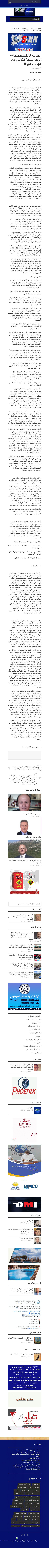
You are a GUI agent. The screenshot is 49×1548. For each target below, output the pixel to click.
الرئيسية (36, 28)
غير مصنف (27, 1516)
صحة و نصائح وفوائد (33, 1513)
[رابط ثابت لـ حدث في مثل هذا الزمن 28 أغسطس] (37, 1360)
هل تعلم (24, 1526)
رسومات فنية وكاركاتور (17, 1506)
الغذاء (25, 1497)
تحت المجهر (18, 1497)
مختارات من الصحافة (33, 1522)
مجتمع (38, 1036)
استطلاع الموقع (35, 1029)
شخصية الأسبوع (35, 1510)
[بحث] (9, 2)
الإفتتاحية (17, 1490)
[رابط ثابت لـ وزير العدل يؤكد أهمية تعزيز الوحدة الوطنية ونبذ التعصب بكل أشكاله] (37, 969)
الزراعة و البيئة (29, 1493)
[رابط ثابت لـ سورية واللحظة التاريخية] (24, 811)
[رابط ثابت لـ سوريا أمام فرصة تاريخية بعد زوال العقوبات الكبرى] (24, 858)
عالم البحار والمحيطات (32, 1039)
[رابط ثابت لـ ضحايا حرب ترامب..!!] (37, 1244)
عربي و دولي (35, 1516)
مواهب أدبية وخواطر (33, 1049)
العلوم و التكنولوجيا (34, 1016)
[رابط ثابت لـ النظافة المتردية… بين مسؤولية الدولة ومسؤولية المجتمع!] (37, 1235)
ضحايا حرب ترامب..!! (26, 1238)
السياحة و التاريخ (19, 1493)
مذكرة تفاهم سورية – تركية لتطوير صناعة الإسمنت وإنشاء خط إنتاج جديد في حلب (21, 947)
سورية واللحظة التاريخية (32, 814)
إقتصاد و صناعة (22, 1487)
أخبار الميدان (35, 1484)
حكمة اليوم (29, 1108)
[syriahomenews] (24, 14)
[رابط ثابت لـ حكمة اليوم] (37, 1113)
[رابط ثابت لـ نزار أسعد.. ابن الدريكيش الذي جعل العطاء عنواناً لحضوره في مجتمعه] (37, 1294)
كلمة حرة (20, 1519)
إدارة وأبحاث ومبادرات (32, 1019)
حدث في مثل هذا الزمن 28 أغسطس (21, 1354)
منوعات (14, 1522)
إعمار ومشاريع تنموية (33, 1487)
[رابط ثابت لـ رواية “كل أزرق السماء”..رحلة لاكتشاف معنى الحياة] (37, 1344)
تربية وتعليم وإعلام (34, 1026)
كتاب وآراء (28, 28)
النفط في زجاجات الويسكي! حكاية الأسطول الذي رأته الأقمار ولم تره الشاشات (22, 1067)
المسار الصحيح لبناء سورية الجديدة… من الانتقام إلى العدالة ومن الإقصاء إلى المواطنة (20, 917)
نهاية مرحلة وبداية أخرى (32, 837)
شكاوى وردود (35, 1023)
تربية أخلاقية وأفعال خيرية (31, 1046)
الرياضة (37, 1043)
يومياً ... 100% (15, 1526)
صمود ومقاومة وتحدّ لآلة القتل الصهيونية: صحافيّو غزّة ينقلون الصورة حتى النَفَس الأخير (27, 768)
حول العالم (28, 1506)
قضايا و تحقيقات (34, 1033)
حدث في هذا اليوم (18, 1503)
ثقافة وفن (36, 1503)
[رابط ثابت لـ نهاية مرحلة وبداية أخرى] (24, 834)
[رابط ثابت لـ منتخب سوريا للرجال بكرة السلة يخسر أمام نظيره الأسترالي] (37, 960)
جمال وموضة (35, 1053)
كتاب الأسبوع (35, 1519)
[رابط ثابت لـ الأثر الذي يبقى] (37, 1226)
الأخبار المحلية (25, 1490)
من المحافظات (22, 1522)
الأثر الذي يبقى (28, 1221)
